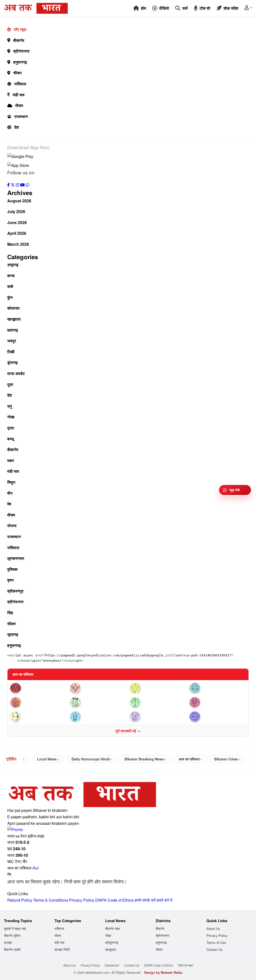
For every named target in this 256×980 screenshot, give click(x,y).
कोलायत (13, 308)
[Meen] (217, 716)
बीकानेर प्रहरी (12, 949)
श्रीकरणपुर (15, 591)
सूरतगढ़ (12, 634)
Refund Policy (19, 900)
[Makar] (98, 716)
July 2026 (16, 211)
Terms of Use (216, 942)
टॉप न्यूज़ (20, 29)
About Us (213, 928)
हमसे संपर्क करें (145, 900)
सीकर (17, 73)
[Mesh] (38, 688)
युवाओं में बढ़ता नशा (15, 928)
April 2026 (16, 233)
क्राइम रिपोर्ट (62, 949)
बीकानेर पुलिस (12, 935)
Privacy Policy (81, 900)
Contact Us (214, 949)
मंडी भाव (18, 95)
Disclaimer (112, 965)
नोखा (10, 417)
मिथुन (11, 482)
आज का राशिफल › (182, 758)
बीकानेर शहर (112, 928)
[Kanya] (98, 702)
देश (16, 127)
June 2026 (17, 222)
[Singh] (38, 702)
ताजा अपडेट (16, 373)
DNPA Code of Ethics (114, 900)
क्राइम (8, 942)
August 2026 (19, 201)
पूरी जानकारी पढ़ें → (128, 730)
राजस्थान (21, 116)
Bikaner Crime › (219, 758)
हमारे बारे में (164, 900)
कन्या (11, 275)
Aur (35, 868)
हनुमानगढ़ (20, 62)
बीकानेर (18, 40)
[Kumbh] (158, 716)
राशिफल (20, 84)
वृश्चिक (12, 569)
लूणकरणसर (15, 558)
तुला (10, 384)
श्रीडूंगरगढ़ (111, 942)
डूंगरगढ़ (12, 362)
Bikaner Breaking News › (137, 758)
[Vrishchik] (217, 702)
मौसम (19, 105)
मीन (9, 493)
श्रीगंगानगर (21, 51)
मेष (9, 504)
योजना (11, 525)
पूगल (10, 428)
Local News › (40, 758)
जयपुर (11, 341)
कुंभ (9, 297)
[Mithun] (158, 688)
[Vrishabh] (98, 688)
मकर (10, 460)
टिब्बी (10, 352)
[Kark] (217, 688)
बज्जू (10, 439)
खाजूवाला (14, 319)
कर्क (10, 286)
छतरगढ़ (12, 330)
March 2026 (18, 244)
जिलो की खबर (185, 965)
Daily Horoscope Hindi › (84, 758)
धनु (9, 406)
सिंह (10, 612)
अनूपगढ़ (12, 264)
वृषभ (10, 580)
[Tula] (158, 702)
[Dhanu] (38, 716)
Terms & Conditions (50, 900)
